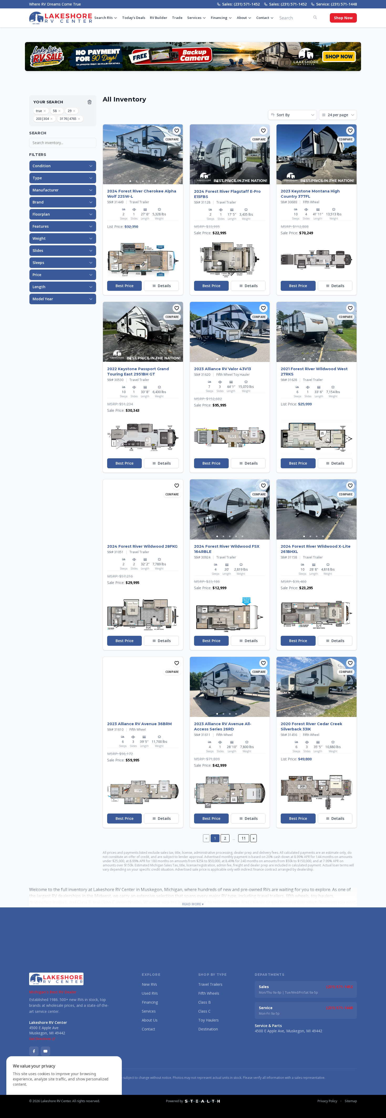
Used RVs (150, 993)
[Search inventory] (315, 17)
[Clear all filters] (89, 102)
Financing (219, 17)
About (242, 17)
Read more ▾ (193, 904)
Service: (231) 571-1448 (336, 4)
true (39, 111)
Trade (177, 17)
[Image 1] (130, 181)
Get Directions (40, 1039)
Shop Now (343, 17)
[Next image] (179, 154)
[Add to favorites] (177, 130)
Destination (208, 1028)
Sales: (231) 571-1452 (241, 4)
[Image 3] (143, 181)
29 (69, 111)
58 (55, 111)
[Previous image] (107, 154)
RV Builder (158, 17)
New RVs (149, 984)
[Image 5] (155, 181)
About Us (150, 1020)
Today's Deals (133, 17)
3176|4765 (68, 118)
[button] (143, 260)
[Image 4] (149, 181)
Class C (204, 1011)
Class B (204, 1002)
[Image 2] (136, 181)
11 (244, 838)
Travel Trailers (210, 984)
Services (194, 17)
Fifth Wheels (208, 993)
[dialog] (64, 1084)
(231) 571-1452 (339, 986)
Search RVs (103, 17)
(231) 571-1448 (339, 1007)
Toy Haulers (208, 1020)
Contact (262, 17)
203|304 (42, 118)
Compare (172, 139)
